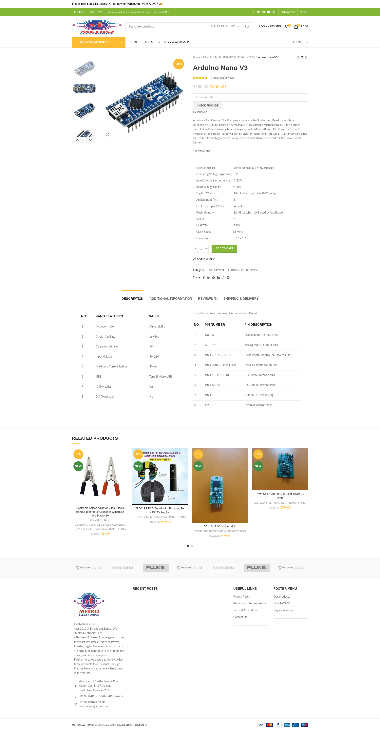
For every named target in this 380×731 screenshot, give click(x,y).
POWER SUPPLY (99, 520)
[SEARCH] (247, 26)
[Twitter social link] (258, 12)
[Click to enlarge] (107, 135)
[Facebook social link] (254, 12)
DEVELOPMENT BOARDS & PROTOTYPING (229, 57)
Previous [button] (78, 140)
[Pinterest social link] (273, 12)
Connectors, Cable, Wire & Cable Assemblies (100, 524)
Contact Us (240, 617)
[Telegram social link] (228, 277)
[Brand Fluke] (156, 568)
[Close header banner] (375, 4)
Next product (306, 58)
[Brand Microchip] (88, 568)
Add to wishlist (206, 259)
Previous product (298, 58)
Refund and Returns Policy (249, 603)
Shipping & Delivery (241, 298)
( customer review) (222, 78)
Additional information (170, 298)
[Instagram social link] (263, 12)
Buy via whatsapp (284, 610)
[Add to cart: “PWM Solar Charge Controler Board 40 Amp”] (305, 463)
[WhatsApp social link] (223, 277)
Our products (282, 596)
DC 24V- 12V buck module (220, 526)
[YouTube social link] (268, 12)
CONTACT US (282, 603)
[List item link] (99, 696)
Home (196, 57)
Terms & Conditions (245, 610)
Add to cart (224, 248)
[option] (84, 67)
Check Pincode (207, 105)
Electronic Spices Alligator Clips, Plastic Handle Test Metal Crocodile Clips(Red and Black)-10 (100, 511)
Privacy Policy (241, 596)
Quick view (125, 472)
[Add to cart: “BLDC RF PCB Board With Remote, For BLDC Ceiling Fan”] (185, 463)
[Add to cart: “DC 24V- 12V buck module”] (245, 463)
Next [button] (90, 140)
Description (132, 298)
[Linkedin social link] (218, 277)
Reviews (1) (208, 298)
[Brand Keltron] (122, 568)
